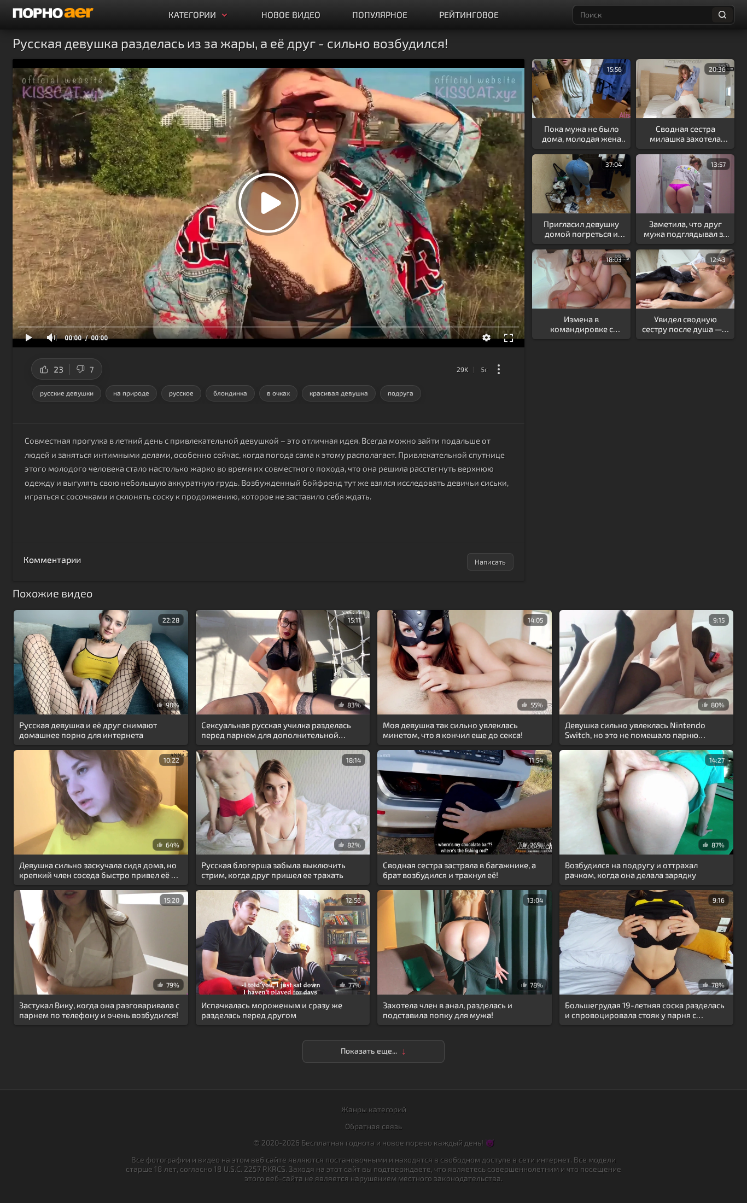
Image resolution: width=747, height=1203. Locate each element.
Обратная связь (373, 1126)
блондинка (230, 393)
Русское (181, 393)
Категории (192, 14)
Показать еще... (369, 1050)
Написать (490, 561)
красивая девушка (339, 393)
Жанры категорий (373, 1109)
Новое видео (290, 14)
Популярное (379, 14)
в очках (278, 393)
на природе (131, 393)
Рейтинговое (469, 14)
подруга (400, 393)
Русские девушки (67, 393)
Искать (722, 15)
